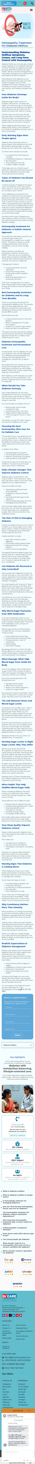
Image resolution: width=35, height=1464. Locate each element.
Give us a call (17, 1124)
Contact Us (6, 1328)
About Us (5, 1325)
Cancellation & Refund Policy (24, 1332)
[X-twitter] (10, 1315)
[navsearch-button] (31, 4)
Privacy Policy (21, 1325)
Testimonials (6, 1338)
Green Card (20, 1339)
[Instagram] (7, 1315)
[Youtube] (20, 1315)
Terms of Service (22, 1336)
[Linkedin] (13, 1315)
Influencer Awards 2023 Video (7, 1333)
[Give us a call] (17, 1118)
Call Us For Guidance (17, 1135)
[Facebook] (3, 1315)
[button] (31, 10)
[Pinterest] (17, 1315)
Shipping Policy (21, 1328)
